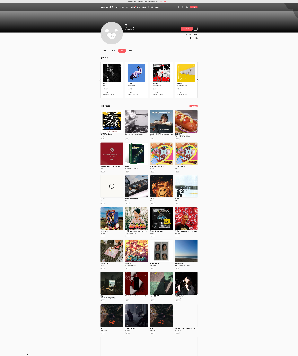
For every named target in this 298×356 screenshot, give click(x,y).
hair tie (102, 199)
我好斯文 (155, 83)
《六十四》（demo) (156, 296)
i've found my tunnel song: (134, 134)
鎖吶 (151, 136)
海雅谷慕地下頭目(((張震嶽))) (182, 136)
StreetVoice (106, 7)
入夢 (151, 328)
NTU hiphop (178, 330)
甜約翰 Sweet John (182, 85)
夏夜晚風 (128, 263)
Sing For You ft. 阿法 (157, 166)
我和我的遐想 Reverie (107, 134)
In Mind (179, 83)
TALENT (130, 83)
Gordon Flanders (129, 298)
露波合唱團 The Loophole (131, 168)
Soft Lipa (105, 85)
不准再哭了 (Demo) (181, 296)
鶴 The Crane (131, 85)
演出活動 (144, 7)
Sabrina (102, 265)
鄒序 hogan (153, 265)
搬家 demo (103, 296)
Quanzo (152, 233)
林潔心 (102, 168)
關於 (130, 51)
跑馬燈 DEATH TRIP (131, 199)
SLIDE (177, 199)
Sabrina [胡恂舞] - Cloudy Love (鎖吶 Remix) (164, 134)
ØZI (101, 200)
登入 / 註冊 (194, 7)
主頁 (104, 51)
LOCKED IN (104, 231)
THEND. (127, 136)
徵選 (138, 7)
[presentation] (100, 80)
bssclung (177, 233)
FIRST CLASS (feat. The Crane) (135, 296)
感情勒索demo (179, 263)
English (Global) (163, 1)
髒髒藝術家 (178, 134)
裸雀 (101, 328)
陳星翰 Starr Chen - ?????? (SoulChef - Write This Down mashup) (196, 231)
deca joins (103, 136)
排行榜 (122, 7)
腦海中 (127, 166)
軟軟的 (105, 83)
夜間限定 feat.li (130, 328)
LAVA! (152, 199)
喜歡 (122, 51)
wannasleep (153, 298)
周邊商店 (133, 7)
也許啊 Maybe (154, 263)
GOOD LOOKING (180, 166)
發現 (117, 7)
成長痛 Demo (104, 263)
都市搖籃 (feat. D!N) (156, 231)
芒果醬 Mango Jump (130, 233)
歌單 (127, 7)
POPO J (152, 168)
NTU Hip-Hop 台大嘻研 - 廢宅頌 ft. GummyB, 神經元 (191, 328)
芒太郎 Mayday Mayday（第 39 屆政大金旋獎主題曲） (142, 231)
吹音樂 (157, 7)
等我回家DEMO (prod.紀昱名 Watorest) (113, 166)
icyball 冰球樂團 (157, 85)
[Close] (296, 2)
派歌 (152, 7)
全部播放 (194, 106)
